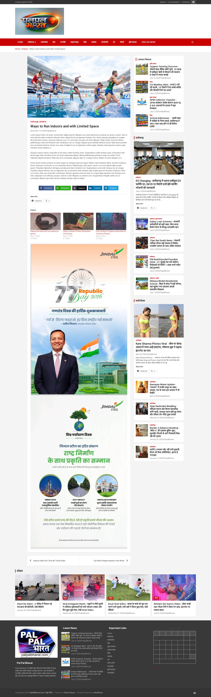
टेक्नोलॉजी (104, 42)
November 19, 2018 (37, 131)
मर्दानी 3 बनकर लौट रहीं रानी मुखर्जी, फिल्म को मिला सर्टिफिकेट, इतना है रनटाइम (165, 452)
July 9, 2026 (154, 93)
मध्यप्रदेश (110, 666)
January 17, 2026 (156, 458)
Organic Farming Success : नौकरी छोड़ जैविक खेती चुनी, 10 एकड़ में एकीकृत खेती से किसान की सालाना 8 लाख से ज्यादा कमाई (165, 70)
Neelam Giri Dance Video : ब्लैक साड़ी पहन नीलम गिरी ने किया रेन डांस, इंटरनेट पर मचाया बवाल (172, 606)
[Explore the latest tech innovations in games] (45, 221)
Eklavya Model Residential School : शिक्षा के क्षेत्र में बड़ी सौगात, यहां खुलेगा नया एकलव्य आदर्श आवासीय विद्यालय (166, 285)
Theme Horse (69, 693)
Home (20, 42)
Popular (34, 122)
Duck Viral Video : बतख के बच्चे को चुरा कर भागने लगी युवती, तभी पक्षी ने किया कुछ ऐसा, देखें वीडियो (128, 606)
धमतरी (157, 278)
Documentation (174, 2)
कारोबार (93, 42)
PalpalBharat (51, 131)
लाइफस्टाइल (74, 42)
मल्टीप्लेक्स (44, 42)
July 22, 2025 (159, 613)
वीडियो (20, 570)
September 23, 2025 (70, 613)
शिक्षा (85, 42)
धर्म (114, 42)
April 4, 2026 (154, 396)
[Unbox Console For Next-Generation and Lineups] (78, 221)
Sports (42, 122)
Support (163, 2)
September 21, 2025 (116, 613)
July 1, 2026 (154, 292)
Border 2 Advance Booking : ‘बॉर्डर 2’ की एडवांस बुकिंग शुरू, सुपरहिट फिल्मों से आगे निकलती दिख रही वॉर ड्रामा (165, 432)
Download (186, 2)
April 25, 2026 (141, 354)
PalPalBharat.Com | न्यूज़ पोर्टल (41, 693)
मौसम (151, 82)
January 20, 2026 (156, 439)
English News (148, 42)
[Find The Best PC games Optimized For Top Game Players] (111, 221)
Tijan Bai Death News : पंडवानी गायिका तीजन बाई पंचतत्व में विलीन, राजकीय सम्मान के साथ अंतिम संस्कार (165, 243)
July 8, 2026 (154, 230)
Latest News (144, 59)
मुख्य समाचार (153, 97)
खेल (54, 42)
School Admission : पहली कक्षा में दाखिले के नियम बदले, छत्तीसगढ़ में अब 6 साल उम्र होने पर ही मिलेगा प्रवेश (165, 122)
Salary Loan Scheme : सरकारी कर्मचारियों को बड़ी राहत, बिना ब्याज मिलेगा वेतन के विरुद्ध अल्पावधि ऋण (165, 224)
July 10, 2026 (155, 78)
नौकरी (122, 42)
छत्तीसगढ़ (31, 42)
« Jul (155, 667)
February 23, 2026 (157, 418)
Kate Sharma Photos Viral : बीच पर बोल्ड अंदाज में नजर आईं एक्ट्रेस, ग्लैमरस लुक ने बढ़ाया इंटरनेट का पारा (159, 347)
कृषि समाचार (133, 42)
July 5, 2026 (154, 249)
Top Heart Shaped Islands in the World (109, 561)
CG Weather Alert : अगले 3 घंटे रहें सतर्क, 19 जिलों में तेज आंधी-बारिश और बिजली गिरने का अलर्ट (165, 87)
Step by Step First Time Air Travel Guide (49, 561)
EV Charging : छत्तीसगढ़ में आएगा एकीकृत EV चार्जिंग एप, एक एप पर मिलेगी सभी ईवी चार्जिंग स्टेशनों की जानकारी (158, 184)
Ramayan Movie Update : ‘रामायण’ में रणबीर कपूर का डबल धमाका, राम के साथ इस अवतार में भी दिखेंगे (164, 388)
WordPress (98, 693)
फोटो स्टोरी (111, 663)
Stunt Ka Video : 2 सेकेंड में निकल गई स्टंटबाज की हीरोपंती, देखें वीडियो (34, 605)
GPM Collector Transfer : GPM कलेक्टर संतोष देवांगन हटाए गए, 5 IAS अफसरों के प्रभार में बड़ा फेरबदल (165, 104)
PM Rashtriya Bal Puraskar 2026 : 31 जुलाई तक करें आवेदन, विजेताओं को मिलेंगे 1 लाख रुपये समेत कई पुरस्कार (165, 263)
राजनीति (63, 42)
